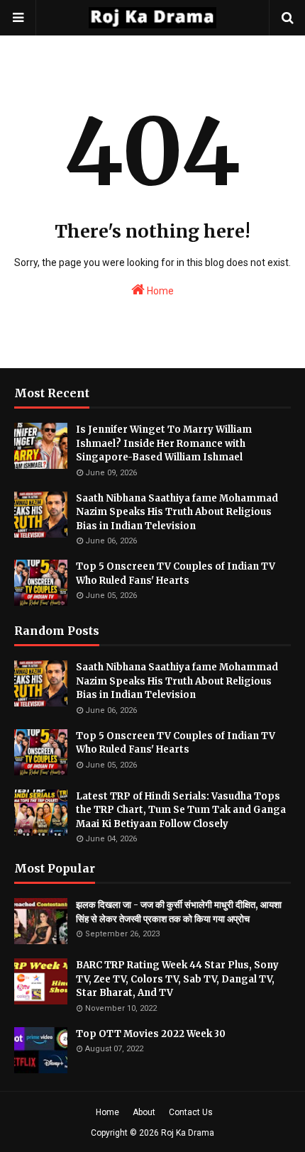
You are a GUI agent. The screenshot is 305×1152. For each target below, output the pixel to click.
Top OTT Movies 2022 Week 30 (151, 1034)
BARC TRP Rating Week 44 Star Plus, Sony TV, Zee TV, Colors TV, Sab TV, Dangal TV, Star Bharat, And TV (177, 979)
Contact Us (191, 1112)
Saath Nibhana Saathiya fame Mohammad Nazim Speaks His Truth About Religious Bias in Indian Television (177, 512)
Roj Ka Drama (187, 1133)
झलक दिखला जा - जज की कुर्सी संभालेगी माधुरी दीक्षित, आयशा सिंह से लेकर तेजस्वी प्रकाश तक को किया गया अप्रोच (179, 912)
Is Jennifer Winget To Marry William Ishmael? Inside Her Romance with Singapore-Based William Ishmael (164, 443)
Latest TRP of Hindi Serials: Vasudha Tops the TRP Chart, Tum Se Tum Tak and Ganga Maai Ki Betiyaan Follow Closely (181, 810)
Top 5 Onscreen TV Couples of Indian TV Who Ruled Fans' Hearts (175, 573)
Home (159, 291)
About (144, 1112)
